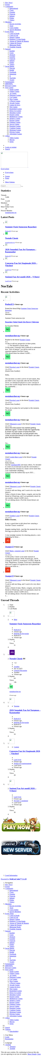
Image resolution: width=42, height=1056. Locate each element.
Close (39, 1054)
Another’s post (14, 516)
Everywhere (5, 169)
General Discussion (20, 670)
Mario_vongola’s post (17, 551)
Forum (7, 176)
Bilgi (15, 619)
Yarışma (16, 706)
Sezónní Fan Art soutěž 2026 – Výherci (22, 277)
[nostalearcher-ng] (7, 331)
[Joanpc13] (7, 542)
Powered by (13, 879)
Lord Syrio (8, 270)
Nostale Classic (11, 238)
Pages (7, 178)
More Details (32, 1054)
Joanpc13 (9, 547)
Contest (16, 747)
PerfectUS (8, 231)
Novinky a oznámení (21, 801)
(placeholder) (13, 1031)
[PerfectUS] (7, 300)
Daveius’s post (14, 367)
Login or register (10, 147)
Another (16, 667)
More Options (10, 182)
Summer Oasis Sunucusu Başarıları (21, 227)
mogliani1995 (15, 465)
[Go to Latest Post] (11, 688)
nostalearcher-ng (10, 212)
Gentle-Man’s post (16, 457)
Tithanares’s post (15, 424)
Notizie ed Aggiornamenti (22, 763)
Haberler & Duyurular (21, 634)
